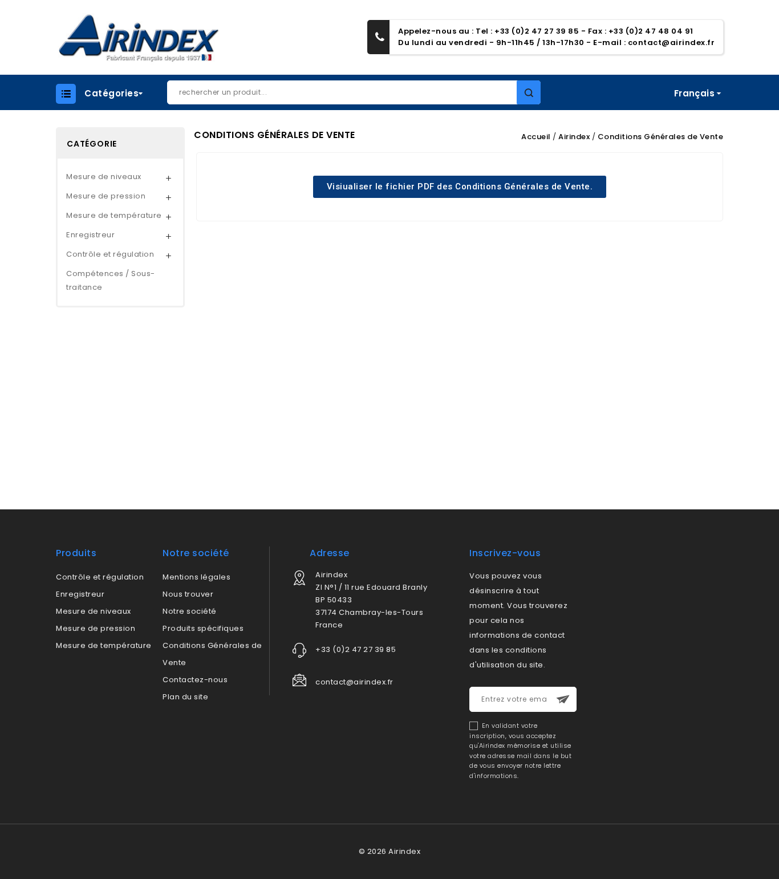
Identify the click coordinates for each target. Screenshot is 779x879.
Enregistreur (90, 234)
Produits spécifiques (203, 628)
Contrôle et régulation (110, 254)
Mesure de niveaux (103, 176)
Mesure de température (114, 215)
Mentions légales (196, 577)
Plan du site (185, 696)
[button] (460, 187)
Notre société (190, 611)
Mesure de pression (105, 196)
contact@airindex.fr (671, 42)
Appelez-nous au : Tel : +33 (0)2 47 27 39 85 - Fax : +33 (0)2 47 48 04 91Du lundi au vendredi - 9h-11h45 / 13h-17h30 (545, 37)
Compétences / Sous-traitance (110, 280)
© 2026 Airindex (390, 851)
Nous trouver (188, 594)
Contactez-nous (195, 679)
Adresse (330, 553)
